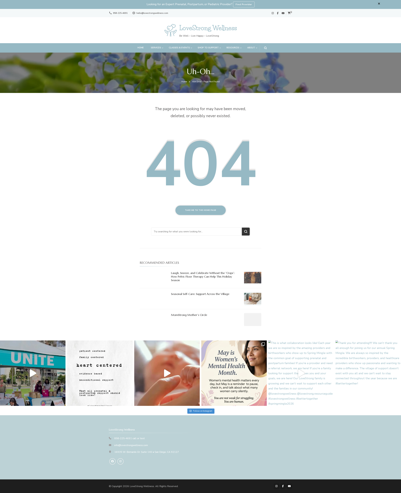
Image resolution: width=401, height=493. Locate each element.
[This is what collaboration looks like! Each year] (301, 373)
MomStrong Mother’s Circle (189, 315)
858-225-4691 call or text (129, 438)
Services (156, 47)
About (251, 47)
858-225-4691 (120, 13)
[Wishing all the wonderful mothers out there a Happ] (167, 373)
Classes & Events (179, 47)
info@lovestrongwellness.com (131, 445)
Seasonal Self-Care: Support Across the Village (200, 294)
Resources (233, 47)
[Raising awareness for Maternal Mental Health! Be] (234, 373)
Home (141, 47)
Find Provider (244, 4)
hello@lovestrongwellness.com (152, 13)
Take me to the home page (200, 210)
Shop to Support (208, 47)
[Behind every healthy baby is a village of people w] (32, 373)
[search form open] (263, 48)
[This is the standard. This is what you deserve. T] (100, 373)
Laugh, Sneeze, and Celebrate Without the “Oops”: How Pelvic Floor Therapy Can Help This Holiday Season (203, 276)
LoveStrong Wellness (208, 28)
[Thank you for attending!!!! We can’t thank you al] (368, 373)
